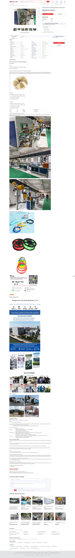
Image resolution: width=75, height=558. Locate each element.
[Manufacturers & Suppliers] (13, 1)
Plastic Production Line (13, 542)
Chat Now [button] (59, 45)
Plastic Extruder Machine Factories (35, 546)
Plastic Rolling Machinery (27, 542)
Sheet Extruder (45, 542)
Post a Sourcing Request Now (31, 490)
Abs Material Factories (26, 546)
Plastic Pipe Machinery (20, 542)
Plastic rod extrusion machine (13, 534)
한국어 (44, 553)
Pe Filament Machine (54, 546)
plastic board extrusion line (12, 531)
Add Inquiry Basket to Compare (25, 32)
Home (10, 5)
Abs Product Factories (19, 546)
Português (24, 553)
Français (27, 553)
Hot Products (18, 552)
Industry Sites (42, 552)
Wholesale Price (38, 552)
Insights (57, 552)
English (19, 553)
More (10, 549)
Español (22, 553)
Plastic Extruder (27, 5)
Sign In (43, 32)
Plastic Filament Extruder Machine (14, 548)
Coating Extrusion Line (26, 534)
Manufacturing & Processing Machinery (16, 5)
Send (15, 490)
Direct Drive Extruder (39, 542)
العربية (41, 553)
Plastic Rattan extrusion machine (56, 534)
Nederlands (39, 553)
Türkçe (52, 553)
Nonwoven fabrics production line (42, 531)
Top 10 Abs (28, 548)
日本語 (46, 553)
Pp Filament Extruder (22, 548)
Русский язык (30, 553)
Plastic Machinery (22, 5)
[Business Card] (64, 39)
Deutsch (36, 553)
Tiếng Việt (55, 553)
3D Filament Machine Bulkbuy (34, 548)
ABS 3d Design (42, 546)
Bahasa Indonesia (59, 553)
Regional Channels (47, 552)
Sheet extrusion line (25, 531)
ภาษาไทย (50, 553)
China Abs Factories (12, 546)
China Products (22, 552)
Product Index (51, 552)
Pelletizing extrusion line (40, 534)
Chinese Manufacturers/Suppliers (28, 552)
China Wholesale (34, 552)
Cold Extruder (33, 542)
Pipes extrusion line (54, 531)
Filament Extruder (48, 546)
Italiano (33, 553)
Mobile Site (54, 552)
